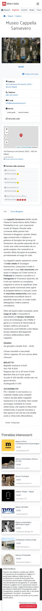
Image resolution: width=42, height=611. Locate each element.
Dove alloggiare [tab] (17, 211)
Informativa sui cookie (27, 603)
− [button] (7, 132)
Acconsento (28, 606)
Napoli (10, 16)
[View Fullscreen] (6, 137)
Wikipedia (15, 422)
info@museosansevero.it (16, 103)
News (32, 10)
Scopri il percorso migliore (14, 159)
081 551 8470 (12, 95)
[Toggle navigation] (37, 3)
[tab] (5, 211)
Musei (21, 67)
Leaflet (18, 147)
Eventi (24, 10)
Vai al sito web (14, 119)
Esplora (15, 10)
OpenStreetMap (26, 147)
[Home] (4, 16)
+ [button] (7, 129)
